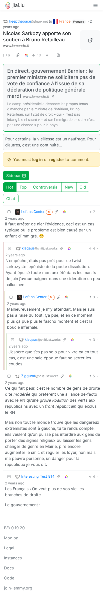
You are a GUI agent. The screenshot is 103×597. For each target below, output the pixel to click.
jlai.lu (18, 5)
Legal (9, 547)
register (56, 159)
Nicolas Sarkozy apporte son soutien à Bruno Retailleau (37, 36)
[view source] (58, 55)
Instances (13, 557)
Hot (9, 187)
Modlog (11, 537)
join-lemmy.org (18, 587)
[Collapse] (9, 212)
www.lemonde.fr (16, 45)
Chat (10, 198)
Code (9, 577)
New (69, 187)
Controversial (45, 187)
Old (83, 187)
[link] (17, 55)
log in (37, 159)
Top (23, 187)
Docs (9, 567)
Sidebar (13, 175)
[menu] (95, 5)
